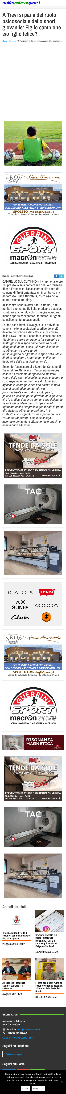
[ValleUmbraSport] (21, 3)
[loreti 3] (33, 742)
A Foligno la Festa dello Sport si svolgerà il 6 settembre (13, 985)
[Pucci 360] (33, 553)
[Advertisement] (33, 82)
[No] (62, 1082)
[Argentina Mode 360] (33, 604)
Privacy (15, 1037)
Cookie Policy (27, 1037)
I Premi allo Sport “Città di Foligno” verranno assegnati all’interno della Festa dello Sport (49, 987)
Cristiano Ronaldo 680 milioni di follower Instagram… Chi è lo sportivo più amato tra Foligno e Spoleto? (46, 940)
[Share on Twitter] (61, 276)
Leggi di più (38, 1088)
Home (4, 41)
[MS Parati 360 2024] (33, 455)
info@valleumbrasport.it (29, 1029)
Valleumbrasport (14, 1054)
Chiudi (25, 1088)
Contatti (6, 1037)
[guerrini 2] (33, 245)
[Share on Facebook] (56, 276)
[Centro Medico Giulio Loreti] (33, 504)
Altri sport (12, 41)
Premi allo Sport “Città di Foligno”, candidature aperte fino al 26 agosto (16, 935)
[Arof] (33, 194)
